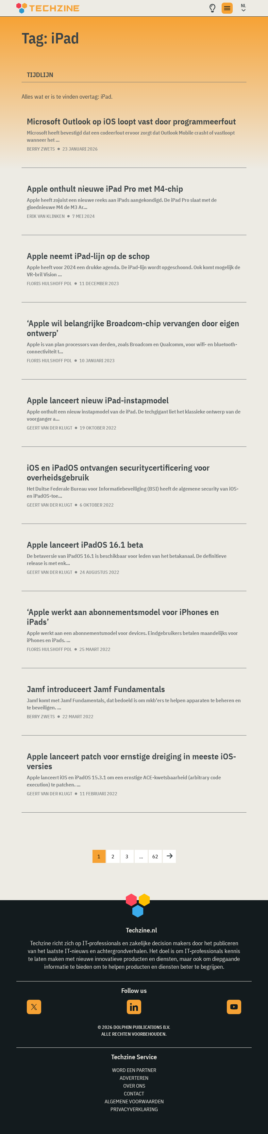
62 (155, 856)
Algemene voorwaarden (134, 1101)
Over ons (134, 1085)
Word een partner (134, 1070)
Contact (134, 1093)
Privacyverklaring (134, 1109)
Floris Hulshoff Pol (49, 283)
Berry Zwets (41, 149)
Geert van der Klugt (49, 428)
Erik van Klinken (46, 216)
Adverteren (134, 1078)
